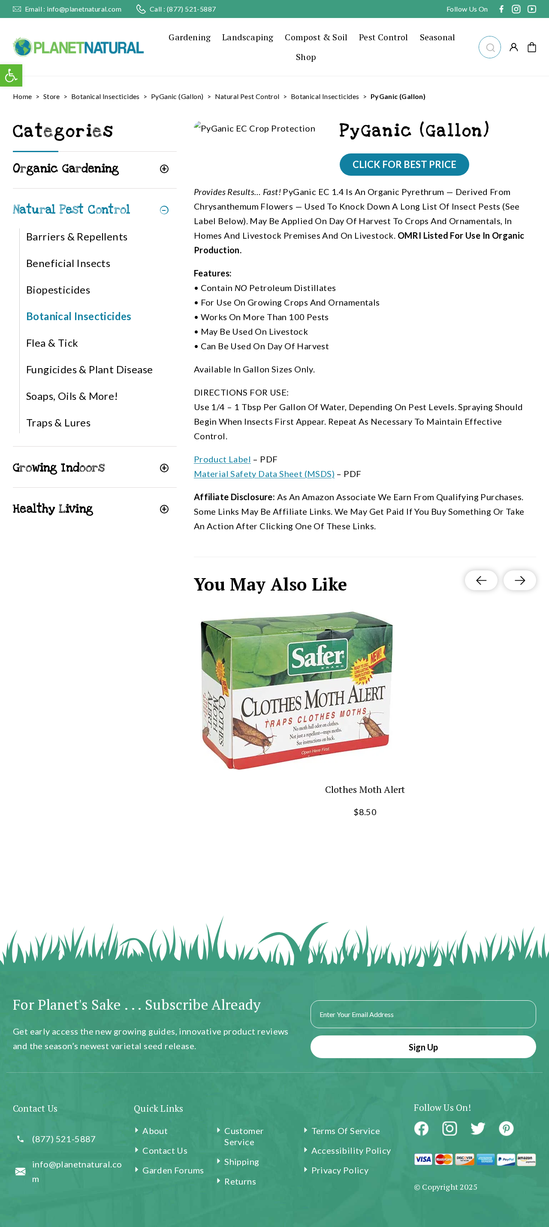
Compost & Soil (316, 37)
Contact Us (164, 1150)
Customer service (244, 1136)
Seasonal (437, 37)
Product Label (222, 459)
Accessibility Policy (351, 1150)
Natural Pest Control (247, 96)
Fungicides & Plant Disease (89, 369)
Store (51, 96)
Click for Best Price (404, 164)
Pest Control (383, 37)
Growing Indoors (59, 467)
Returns (240, 1181)
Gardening (190, 37)
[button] (489, 46)
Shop (306, 57)
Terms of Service (345, 1130)
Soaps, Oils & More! (72, 396)
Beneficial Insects (68, 263)
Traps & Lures (58, 422)
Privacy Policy (340, 1170)
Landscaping (247, 37)
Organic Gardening (66, 168)
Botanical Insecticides (105, 96)
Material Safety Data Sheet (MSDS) (264, 473)
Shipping (241, 1161)
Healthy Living (53, 508)
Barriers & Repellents (76, 236)
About (155, 1130)
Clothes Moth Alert (365, 789)
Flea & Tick (52, 342)
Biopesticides (58, 289)
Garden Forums (173, 1170)
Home (22, 96)
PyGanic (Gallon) (177, 96)
